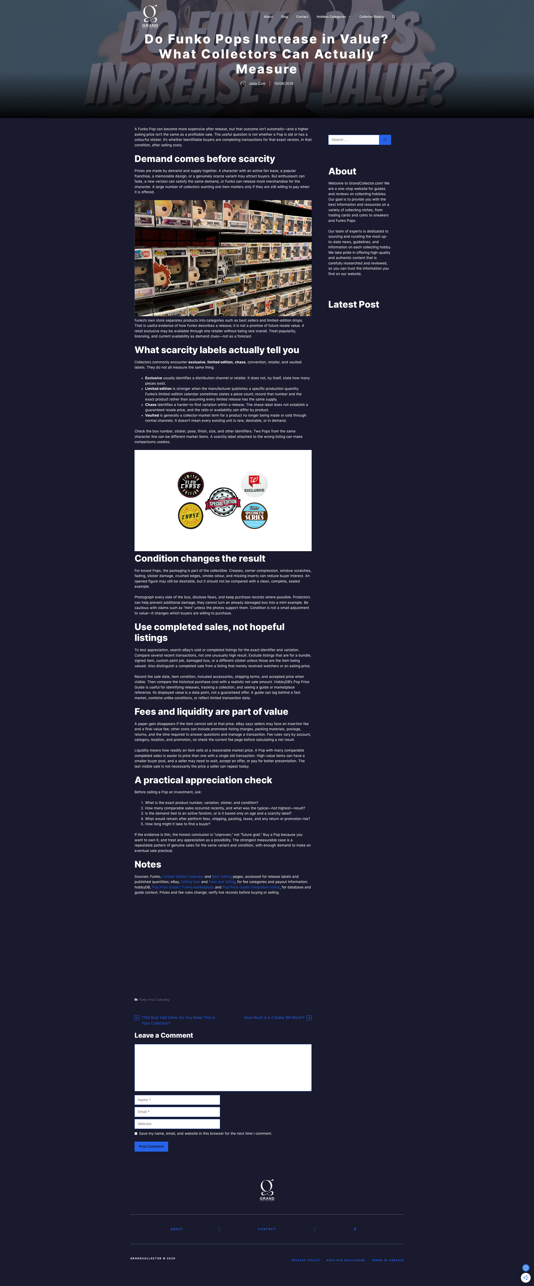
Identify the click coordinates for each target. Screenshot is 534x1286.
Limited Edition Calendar (183, 876)
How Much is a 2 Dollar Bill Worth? (274, 1017)
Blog (284, 17)
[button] (393, 16)
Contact (302, 17)
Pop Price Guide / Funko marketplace (183, 887)
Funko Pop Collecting (154, 999)
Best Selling (222, 876)
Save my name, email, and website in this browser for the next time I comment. (205, 1133)
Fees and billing (222, 882)
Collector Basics (371, 17)
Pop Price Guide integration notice (251, 887)
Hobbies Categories (331, 17)
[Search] (385, 140)
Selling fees (190, 882)
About (268, 17)
